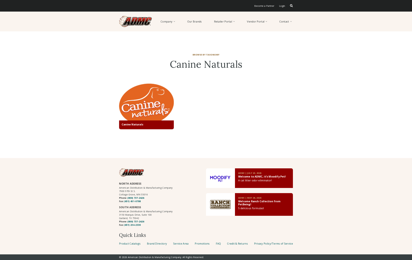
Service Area (181, 243)
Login (282, 5)
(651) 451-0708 (132, 201)
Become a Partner (264, 5)
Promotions (202, 243)
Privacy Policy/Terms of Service (273, 243)
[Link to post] (220, 178)
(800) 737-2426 (135, 197)
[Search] (291, 5)
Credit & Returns (237, 243)
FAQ (218, 243)
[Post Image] (146, 102)
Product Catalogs (130, 243)
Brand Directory (157, 243)
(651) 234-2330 (132, 224)
